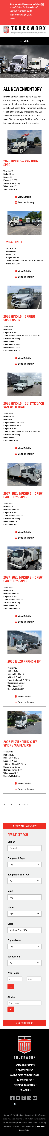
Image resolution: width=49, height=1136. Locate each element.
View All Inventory (25, 826)
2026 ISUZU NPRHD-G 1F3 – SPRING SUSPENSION (21, 743)
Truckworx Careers (24, 1085)
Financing (24, 1090)
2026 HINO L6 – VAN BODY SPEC (20, 163)
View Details (24, 196)
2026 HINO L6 (15, 242)
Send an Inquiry (26, 202)
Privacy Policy (24, 1130)
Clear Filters (25, 1023)
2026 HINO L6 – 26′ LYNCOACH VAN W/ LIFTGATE (23, 405)
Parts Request (24, 1080)
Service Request (24, 1070)
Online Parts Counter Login (24, 1075)
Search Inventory (24, 1065)
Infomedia (40, 1126)
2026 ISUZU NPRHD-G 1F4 (24, 661)
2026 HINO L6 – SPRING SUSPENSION (19, 318)
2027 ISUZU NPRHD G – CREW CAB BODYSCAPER (22, 495)
